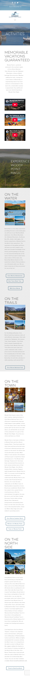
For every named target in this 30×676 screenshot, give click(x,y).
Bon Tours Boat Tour (15, 281)
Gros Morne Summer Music (15, 518)
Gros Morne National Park (15, 367)
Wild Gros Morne (15, 288)
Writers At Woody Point (15, 523)
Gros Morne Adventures (15, 275)
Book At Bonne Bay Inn (15, 6)
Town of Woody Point (15, 529)
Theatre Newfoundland (15, 668)
